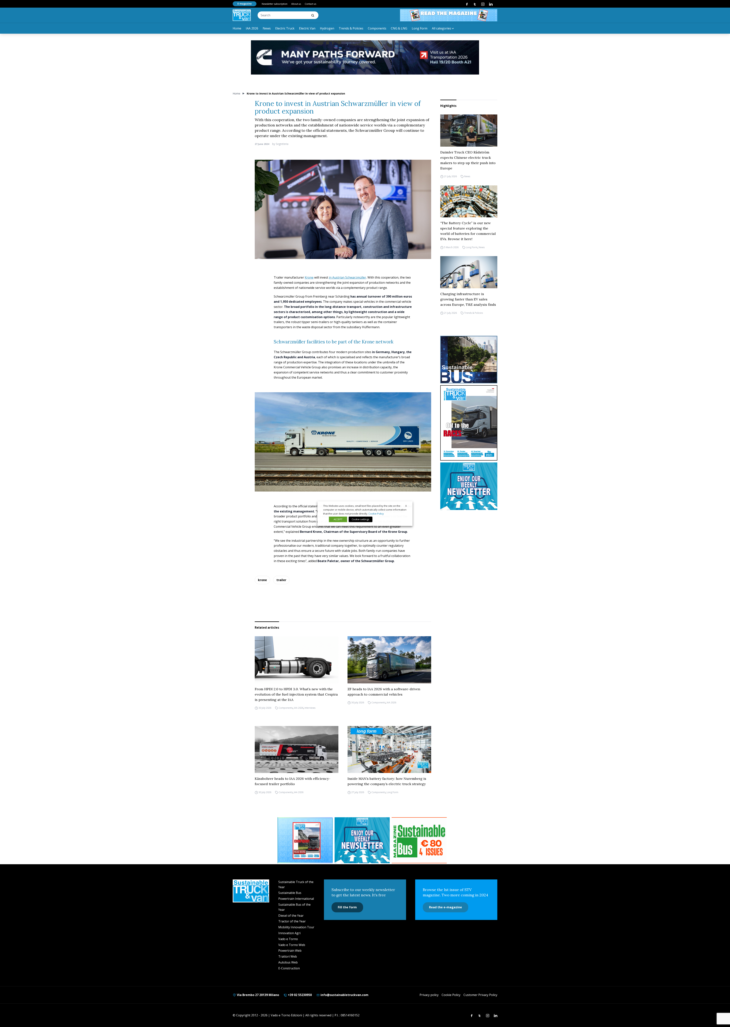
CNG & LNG (399, 28)
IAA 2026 (252, 28)
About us (296, 4)
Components (377, 28)
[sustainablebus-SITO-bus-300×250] (468, 359)
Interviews (310, 708)
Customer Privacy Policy (480, 995)
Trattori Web (287, 956)
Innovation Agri (289, 933)
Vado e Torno (288, 939)
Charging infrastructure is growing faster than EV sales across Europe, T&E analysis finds (468, 299)
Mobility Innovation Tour (296, 927)
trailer (281, 580)
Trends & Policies (351, 28)
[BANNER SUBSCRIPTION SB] (419, 840)
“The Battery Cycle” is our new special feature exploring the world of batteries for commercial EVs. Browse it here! (468, 231)
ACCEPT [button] (338, 519)
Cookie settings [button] (360, 519)
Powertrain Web (290, 950)
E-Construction (289, 968)
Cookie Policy (451, 995)
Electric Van (307, 28)
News (267, 28)
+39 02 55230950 (299, 995)
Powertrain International (296, 899)
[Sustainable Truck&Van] (242, 15)
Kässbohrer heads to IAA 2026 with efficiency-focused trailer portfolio (292, 781)
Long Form (419, 28)
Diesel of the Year (291, 915)
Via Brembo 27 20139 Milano (257, 995)
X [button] (406, 505)
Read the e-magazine (445, 907)
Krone (309, 277)
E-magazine (244, 3)
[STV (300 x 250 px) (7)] (305, 840)
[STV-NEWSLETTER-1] (468, 486)
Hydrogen (327, 28)
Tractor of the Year (292, 921)
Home (237, 28)
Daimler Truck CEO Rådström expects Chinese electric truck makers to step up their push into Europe (468, 160)
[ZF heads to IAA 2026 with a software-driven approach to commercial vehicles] (389, 659)
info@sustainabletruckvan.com (344, 995)
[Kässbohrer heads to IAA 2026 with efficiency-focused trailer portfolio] (296, 749)
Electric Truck (284, 28)
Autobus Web (288, 962)
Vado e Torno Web (291, 945)
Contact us (310, 4)
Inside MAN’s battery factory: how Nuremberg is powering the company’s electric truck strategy (387, 781)
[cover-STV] (468, 423)
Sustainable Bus (289, 893)
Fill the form (347, 907)
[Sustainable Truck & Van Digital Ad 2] (365, 57)
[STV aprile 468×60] (448, 15)
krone (262, 580)
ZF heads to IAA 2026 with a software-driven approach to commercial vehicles (384, 692)
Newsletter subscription (274, 4)
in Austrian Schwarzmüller (347, 277)
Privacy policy (429, 995)
